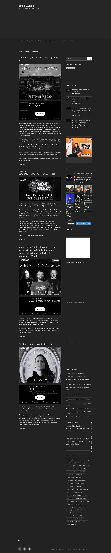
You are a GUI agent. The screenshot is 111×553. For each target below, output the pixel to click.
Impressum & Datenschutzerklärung (59, 549)
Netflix (69, 504)
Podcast (70, 510)
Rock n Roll (71, 518)
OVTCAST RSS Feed (72, 422)
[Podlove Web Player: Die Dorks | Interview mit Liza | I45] (40, 394)
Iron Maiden (80, 483)
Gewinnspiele (62, 41)
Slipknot (80, 518)
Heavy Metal (71, 480)
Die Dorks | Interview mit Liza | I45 (35, 344)
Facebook (41, 221)
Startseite (21, 41)
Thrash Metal (71, 524)
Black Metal (71, 466)
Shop (45, 41)
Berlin (81, 463)
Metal (69, 492)
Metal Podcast (72, 501)
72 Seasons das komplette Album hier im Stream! (78, 384)
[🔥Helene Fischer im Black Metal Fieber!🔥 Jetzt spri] (79, 207)
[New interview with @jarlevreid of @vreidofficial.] (79, 198)
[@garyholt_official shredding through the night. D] (88, 189)
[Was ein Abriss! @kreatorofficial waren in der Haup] (70, 198)
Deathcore (70, 468)
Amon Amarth (71, 463)
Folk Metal (81, 471)
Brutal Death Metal (83, 466)
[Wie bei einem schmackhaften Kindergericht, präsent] (70, 216)
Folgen (29, 41)
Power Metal (71, 513)
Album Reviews (83, 460)
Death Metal (81, 468)
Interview (70, 483)
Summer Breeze (81, 521)
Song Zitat (70, 521)
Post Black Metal (81, 510)
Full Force (70, 474)
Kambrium (79, 486)
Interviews (38, 41)
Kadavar (70, 486)
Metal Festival (71, 495)
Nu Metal (78, 504)
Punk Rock (71, 516)
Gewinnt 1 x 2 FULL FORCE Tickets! (75, 373)
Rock (79, 516)
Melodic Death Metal (81, 489)
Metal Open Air (81, 498)
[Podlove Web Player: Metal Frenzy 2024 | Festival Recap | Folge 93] (40, 110)
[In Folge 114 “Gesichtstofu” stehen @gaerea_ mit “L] (70, 207)
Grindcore (79, 474)
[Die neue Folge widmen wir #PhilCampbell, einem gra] (88, 207)
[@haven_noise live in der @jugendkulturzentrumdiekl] (88, 198)
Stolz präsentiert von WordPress (78, 549)
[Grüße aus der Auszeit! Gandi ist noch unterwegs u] (70, 189)
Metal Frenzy (82, 495)
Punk (80, 513)
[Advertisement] (55, 21)
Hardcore (70, 477)
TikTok (53, 221)
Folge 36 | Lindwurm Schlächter (81, 416)
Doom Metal (71, 471)
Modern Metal (84, 501)
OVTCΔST (27, 6)
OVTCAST (71, 507)
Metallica (70, 498)
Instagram (35, 221)
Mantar (70, 489)
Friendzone (53, 41)
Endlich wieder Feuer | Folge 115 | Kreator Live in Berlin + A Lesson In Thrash (81, 99)
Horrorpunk (82, 480)
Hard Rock (79, 477)
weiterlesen (22, 164)
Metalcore (78, 492)
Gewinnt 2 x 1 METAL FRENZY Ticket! (37, 174)
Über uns (72, 41)
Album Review (71, 460)
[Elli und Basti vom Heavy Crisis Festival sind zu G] (79, 189)
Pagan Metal (81, 507)
